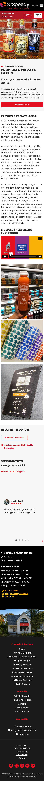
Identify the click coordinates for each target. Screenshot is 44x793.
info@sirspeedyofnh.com (16, 593)
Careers (22, 703)
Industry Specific (22, 684)
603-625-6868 (7, 17)
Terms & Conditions (22, 748)
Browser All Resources (14, 437)
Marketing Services (22, 664)
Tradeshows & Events (22, 668)
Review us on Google (12, 471)
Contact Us (22, 719)
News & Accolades (22, 699)
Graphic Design (22, 660)
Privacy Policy (22, 745)
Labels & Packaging (13, 66)
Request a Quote (28, 15)
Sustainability (22, 711)
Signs (22, 649)
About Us (22, 691)
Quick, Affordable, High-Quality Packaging (18, 446)
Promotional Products (22, 676)
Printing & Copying (22, 652)
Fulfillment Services (22, 680)
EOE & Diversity (22, 755)
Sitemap (22, 758)
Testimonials (22, 707)
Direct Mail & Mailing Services (22, 656)
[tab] (16, 540)
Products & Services (22, 644)
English (35, 5)
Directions (9, 596)
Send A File (38, 15)
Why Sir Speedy (22, 696)
